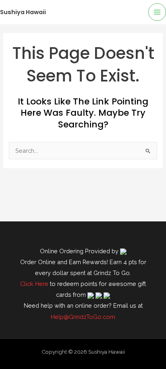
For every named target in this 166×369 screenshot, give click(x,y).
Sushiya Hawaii (23, 12)
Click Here (34, 283)
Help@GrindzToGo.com (83, 316)
